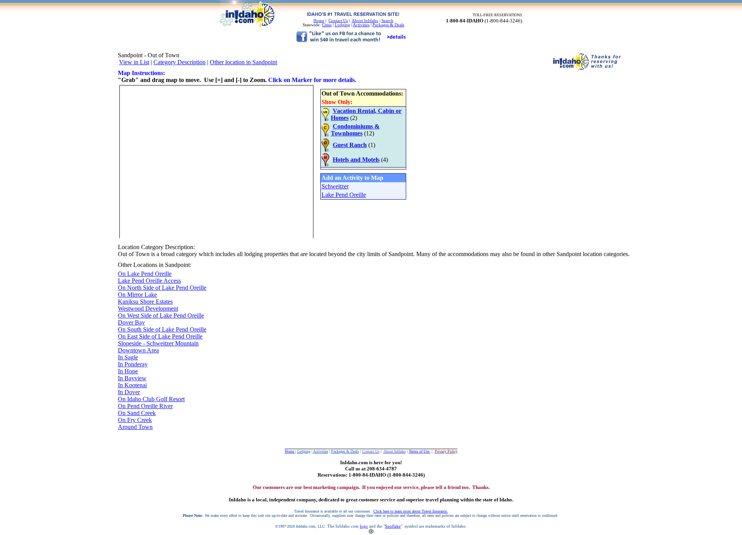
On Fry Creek (135, 420)
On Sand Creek (137, 413)
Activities (361, 25)
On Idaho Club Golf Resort (151, 399)
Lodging (342, 25)
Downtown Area (138, 350)
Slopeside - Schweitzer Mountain (158, 343)
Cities (327, 25)
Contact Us (338, 21)
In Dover (129, 392)
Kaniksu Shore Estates (145, 301)
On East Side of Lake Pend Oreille (160, 336)
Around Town (135, 427)
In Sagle (128, 357)
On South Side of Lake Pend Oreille (162, 329)
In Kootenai (132, 385)
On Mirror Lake (137, 294)
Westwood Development (148, 308)
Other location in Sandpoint (243, 62)
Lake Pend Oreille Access (149, 280)
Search (387, 21)
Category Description (179, 62)
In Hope (128, 371)
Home (318, 21)
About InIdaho (365, 21)
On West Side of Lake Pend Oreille (161, 315)
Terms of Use (420, 451)
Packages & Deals (388, 25)
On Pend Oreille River (145, 406)
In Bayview (132, 378)
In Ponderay (133, 364)
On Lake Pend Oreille (145, 273)
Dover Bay (131, 322)
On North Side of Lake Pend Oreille (162, 287)
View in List (134, 62)
